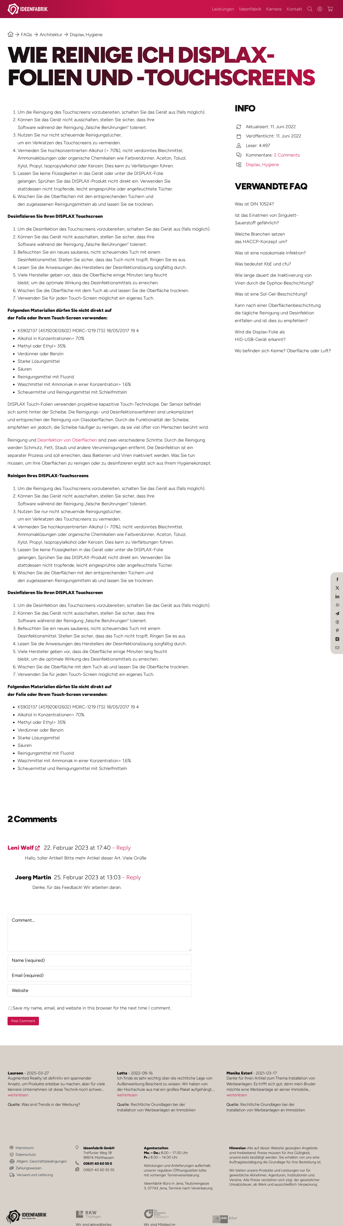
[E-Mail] (337, 647)
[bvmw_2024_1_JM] (156, 1211)
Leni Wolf (21, 847)
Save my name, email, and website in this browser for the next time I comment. (92, 1008)
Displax (253, 164)
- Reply (121, 847)
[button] (11, 1220)
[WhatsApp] (337, 604)
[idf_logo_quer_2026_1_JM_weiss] (28, 5)
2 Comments (287, 155)
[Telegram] (337, 613)
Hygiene (270, 164)
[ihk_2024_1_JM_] (224, 1217)
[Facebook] (337, 579)
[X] (337, 587)
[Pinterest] (337, 630)
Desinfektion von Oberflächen (67, 440)
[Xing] (337, 638)
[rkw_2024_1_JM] (88, 1212)
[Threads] (337, 621)
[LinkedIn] (337, 596)
